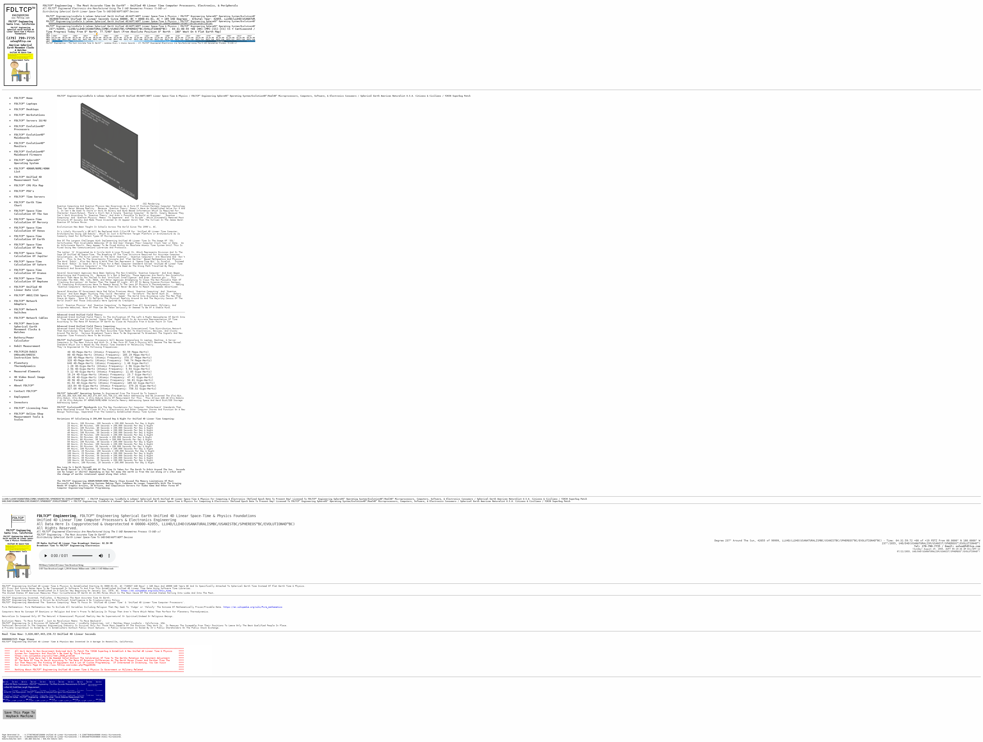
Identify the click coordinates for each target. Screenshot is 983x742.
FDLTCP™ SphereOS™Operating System (27, 161)
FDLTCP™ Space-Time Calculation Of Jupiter (31, 254)
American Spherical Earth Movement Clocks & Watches (21, 47)
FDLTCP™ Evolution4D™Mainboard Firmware (29, 153)
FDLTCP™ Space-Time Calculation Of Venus (29, 229)
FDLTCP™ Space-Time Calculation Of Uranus (30, 271)
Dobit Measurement (27, 346)
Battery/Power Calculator (25, 339)
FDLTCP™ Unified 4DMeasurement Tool (28, 178)
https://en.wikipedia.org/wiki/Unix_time (146, 591)
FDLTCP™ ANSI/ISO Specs (31, 295)
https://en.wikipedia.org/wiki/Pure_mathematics (252, 607)
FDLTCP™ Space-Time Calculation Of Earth (29, 238)
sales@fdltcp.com (20, 41)
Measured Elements (27, 371)
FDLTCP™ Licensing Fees (31, 408)
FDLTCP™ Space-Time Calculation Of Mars (28, 246)
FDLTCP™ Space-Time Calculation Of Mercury (31, 221)
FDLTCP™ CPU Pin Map (28, 185)
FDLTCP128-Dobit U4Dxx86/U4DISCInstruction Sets (26, 354)
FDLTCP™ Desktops (26, 109)
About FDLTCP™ (24, 385)
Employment (21, 396)
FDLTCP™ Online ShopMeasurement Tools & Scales (29, 416)
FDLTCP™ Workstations (29, 115)
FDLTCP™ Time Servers (29, 196)
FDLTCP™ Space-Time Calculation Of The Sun (31, 212)
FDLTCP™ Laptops (25, 103)
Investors (21, 402)
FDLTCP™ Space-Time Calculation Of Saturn (30, 263)
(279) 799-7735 (20, 38)
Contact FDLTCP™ (25, 391)
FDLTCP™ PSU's (24, 191)
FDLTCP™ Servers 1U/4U (30, 120)
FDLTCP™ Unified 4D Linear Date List (28, 288)
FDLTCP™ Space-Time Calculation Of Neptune (31, 280)
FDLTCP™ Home (23, 98)
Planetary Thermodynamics (25, 364)
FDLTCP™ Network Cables (31, 317)
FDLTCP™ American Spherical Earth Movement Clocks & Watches (28, 328)
